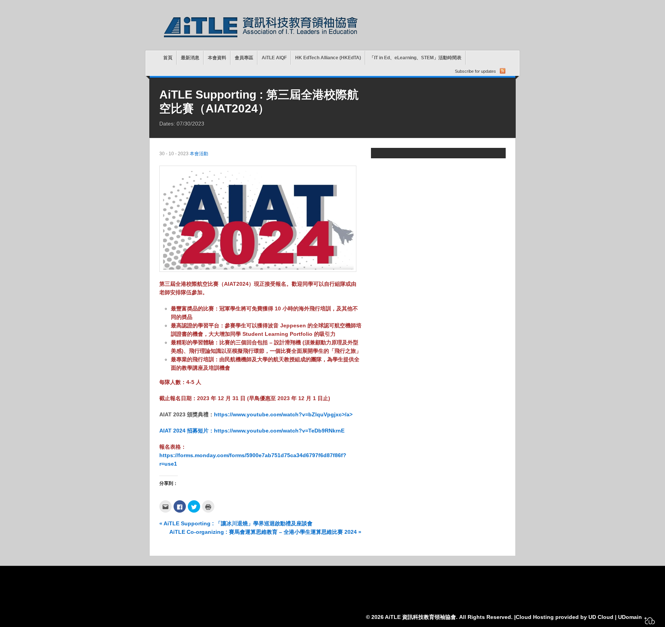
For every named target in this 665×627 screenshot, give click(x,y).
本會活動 (199, 153)
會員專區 (244, 57)
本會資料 (217, 57)
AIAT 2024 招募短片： (186, 431)
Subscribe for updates (475, 71)
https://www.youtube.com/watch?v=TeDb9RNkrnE (279, 431)
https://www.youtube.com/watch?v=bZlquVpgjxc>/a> (283, 414)
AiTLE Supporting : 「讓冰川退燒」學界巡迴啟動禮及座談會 (235, 523)
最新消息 (190, 57)
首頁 (167, 57)
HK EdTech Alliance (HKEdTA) (328, 57)
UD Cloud (600, 617)
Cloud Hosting (535, 617)
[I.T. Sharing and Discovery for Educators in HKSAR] (261, 38)
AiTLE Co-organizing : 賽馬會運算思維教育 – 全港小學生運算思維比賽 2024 (265, 532)
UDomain (630, 617)
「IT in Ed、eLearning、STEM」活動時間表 (415, 57)
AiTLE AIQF (274, 57)
